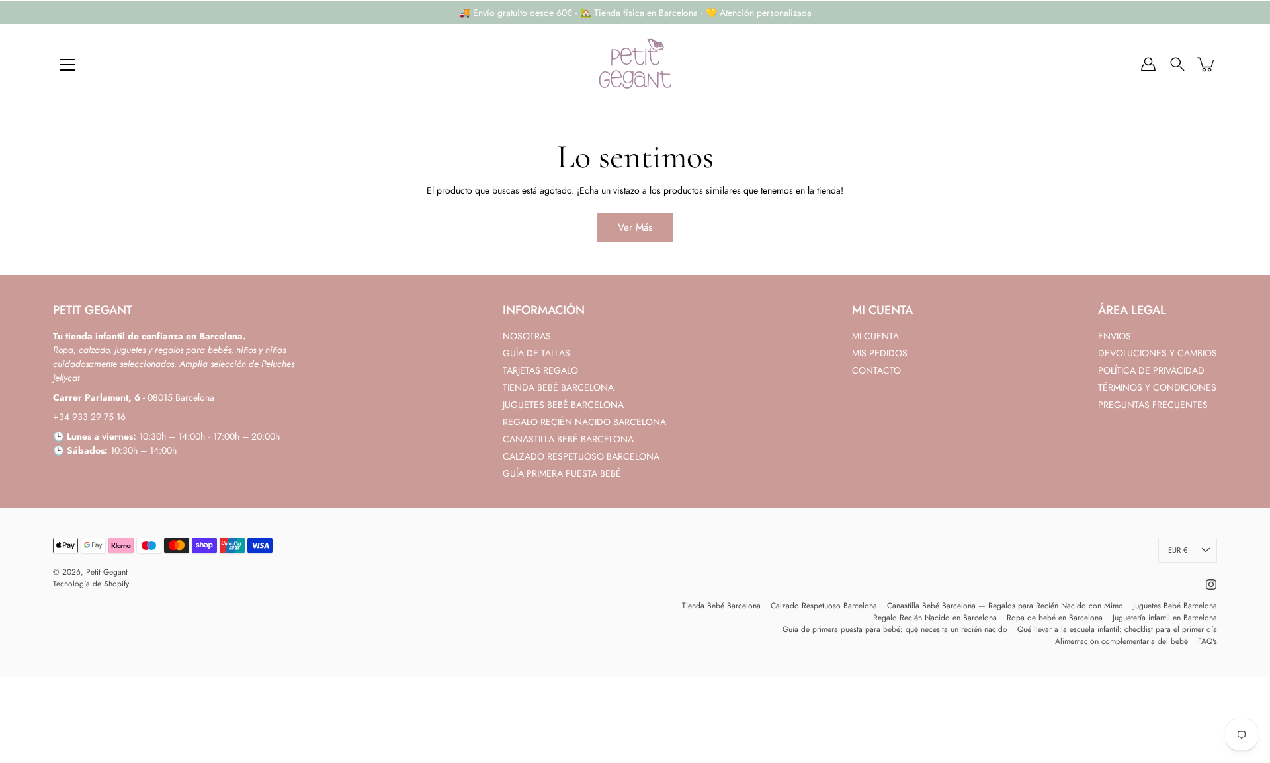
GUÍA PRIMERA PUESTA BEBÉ (562, 473)
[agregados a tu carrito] (1206, 64)
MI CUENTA (875, 335)
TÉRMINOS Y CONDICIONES (1157, 387)
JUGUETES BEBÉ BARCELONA (563, 404)
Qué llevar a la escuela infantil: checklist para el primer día (1117, 629)
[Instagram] (1211, 584)
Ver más (635, 227)
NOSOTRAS (527, 335)
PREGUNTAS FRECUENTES (1153, 404)
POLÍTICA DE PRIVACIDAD (1151, 370)
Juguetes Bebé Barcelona (1175, 606)
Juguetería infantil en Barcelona (1165, 617)
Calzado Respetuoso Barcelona (824, 606)
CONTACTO (876, 370)
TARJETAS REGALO (540, 370)
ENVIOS (1114, 335)
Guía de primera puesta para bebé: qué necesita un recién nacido (895, 629)
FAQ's (1207, 641)
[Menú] (67, 65)
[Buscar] (1177, 64)
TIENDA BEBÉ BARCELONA (558, 387)
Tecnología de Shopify (91, 584)
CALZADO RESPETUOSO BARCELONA (581, 456)
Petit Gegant (107, 572)
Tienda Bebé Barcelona (721, 606)
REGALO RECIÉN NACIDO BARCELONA (584, 421)
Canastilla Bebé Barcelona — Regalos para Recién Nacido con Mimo (1005, 606)
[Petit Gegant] (635, 64)
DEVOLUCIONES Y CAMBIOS (1157, 353)
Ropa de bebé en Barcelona (1055, 617)
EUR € (1177, 550)
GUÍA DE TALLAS (536, 353)
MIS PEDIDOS (880, 353)
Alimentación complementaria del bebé (1121, 641)
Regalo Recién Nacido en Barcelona (935, 617)
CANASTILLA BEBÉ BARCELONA (568, 439)
